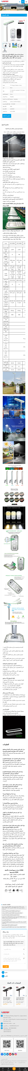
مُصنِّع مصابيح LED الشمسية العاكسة (9, 925)
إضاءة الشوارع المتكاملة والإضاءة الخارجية (10, 914)
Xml (15, 1062)
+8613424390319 (7, 1029)
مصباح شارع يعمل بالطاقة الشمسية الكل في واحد (12, 912)
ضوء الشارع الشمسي (6, 919)
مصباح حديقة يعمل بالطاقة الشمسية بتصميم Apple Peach (13, 927)
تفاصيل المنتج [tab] (5, 124)
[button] (26, 995)
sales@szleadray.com (14, 1025)
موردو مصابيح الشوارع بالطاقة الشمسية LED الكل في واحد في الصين (14, 922)
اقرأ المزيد (5, 1004)
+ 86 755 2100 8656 (7, 1023)
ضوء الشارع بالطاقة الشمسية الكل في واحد (11, 910)
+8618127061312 (7, 1031)
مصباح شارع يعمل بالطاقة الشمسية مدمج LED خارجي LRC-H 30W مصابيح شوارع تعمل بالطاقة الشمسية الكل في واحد (13, 908)
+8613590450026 (12, 1028)
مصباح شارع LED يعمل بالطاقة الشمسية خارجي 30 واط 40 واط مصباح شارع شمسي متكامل (13, 917)
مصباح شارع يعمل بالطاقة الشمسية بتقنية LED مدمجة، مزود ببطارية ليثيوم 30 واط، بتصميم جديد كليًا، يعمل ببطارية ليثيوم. (13, 943)
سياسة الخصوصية (21, 1062)
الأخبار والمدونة (4, 1059)
